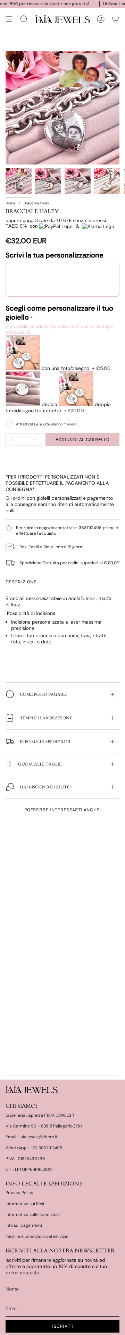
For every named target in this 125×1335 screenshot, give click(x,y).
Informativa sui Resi (25, 1204)
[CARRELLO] (115, 19)
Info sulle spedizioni (45, 741)
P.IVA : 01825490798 (25, 1158)
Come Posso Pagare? (43, 694)
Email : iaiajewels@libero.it (32, 1137)
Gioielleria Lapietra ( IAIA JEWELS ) (40, 1115)
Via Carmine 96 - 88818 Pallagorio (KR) (44, 1126)
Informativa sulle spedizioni (33, 1214)
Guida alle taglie (39, 764)
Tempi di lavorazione (46, 718)
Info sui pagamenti (24, 1225)
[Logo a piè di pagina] (32, 1089)
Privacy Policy (19, 1192)
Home (10, 203)
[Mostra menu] (9, 19)
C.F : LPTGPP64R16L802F (30, 1169)
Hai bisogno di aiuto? (46, 787)
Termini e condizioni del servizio (37, 1236)
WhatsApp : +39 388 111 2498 (34, 1148)
